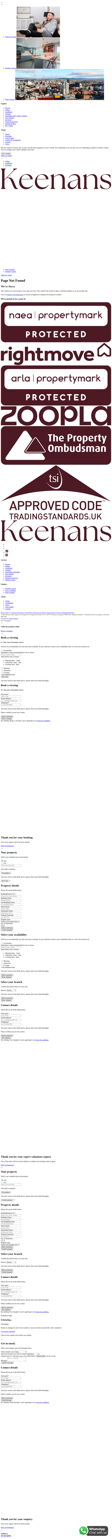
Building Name (6, 898)
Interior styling (10, 580)
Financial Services (11, 122)
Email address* (6, 698)
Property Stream (13, 618)
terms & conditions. (42, 1312)
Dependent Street (7, 911)
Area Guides (9, 138)
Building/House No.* (8, 894)
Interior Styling (10, 124)
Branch (3, 990)
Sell (5, 861)
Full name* (5, 694)
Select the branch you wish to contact (14, 1354)
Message (4, 1361)
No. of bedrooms (7, 923)
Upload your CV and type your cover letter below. (18, 1356)
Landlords (8, 112)
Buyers (7, 108)
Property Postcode (7, 915)
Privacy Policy (5, 612)
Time (10, 657)
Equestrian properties (12, 572)
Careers (7, 142)
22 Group (8, 620)
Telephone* (5, 703)
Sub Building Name (8, 902)
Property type (5, 919)
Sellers (7, 110)
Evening (6, 673)
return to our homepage (15, 295)
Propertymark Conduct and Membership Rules (60, 612)
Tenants (8, 114)
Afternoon (6, 670)
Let (5, 863)
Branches (8, 136)
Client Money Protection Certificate (35, 612)
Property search (10, 271)
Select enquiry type (7, 1352)
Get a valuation (10, 590)
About (7, 134)
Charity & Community (13, 140)
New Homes (9, 118)
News (7, 144)
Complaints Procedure (17, 612)
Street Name (5, 907)
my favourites (6, 1536)
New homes (9, 574)
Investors (8, 120)
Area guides (9, 607)
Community (9, 603)
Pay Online (9, 126)
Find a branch (10, 269)
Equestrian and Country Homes (16, 116)
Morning (7, 668)
